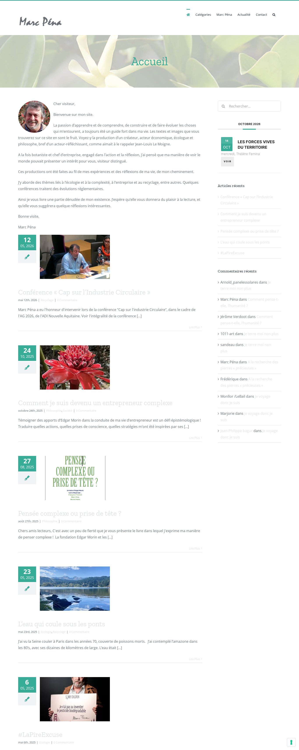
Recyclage (47, 300)
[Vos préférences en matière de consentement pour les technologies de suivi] (291, 742)
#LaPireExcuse (40, 734)
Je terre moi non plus (261, 333)
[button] (274, 14)
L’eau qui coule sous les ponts (61, 624)
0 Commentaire (67, 300)
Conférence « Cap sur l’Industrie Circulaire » (84, 292)
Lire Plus (194, 327)
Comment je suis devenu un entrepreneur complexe (95, 403)
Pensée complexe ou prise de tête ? (69, 513)
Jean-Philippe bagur (236, 430)
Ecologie (46, 632)
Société (67, 411)
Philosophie (54, 411)
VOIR (227, 161)
